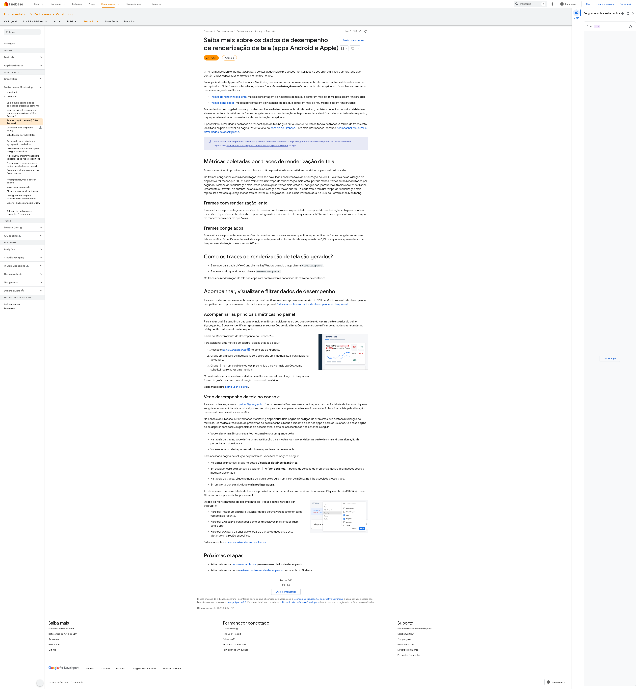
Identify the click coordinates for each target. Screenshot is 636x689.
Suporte (156, 3)
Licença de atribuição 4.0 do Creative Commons (318, 599)
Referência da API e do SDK (63, 633)
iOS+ (213, 57)
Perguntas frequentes (409, 655)
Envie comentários (353, 40)
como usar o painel (236, 387)
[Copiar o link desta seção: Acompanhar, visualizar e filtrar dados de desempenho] (338, 292)
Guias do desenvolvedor (61, 628)
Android (229, 57)
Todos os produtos (171, 668)
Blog (587, 3)
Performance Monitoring (53, 14)
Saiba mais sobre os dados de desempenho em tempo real (312, 304)
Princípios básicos (33, 21)
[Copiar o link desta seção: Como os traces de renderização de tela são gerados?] (336, 257)
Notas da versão (406, 644)
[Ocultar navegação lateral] (40, 683)
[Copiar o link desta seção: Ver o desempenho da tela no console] (283, 397)
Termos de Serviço (58, 682)
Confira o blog (230, 628)
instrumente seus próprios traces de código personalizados (257, 145)
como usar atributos (244, 564)
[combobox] (530, 4)
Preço (91, 3)
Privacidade (77, 682)
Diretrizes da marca (408, 649)
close (633, 13)
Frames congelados (223, 103)
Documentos (108, 3)
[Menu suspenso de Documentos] (119, 4)
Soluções (77, 3)
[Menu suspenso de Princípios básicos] (47, 21)
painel (234, 349)
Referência (111, 21)
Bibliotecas (54, 644)
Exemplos (129, 21)
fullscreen (628, 13)
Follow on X (229, 639)
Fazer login (626, 3)
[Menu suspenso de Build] (44, 4)
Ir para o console (605, 3)
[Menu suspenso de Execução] (65, 4)
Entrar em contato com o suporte (415, 628)
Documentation (16, 14)
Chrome (105, 668)
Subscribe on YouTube (234, 644)
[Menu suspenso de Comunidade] (145, 4)
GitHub (52, 649)
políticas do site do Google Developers (299, 602)
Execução (56, 3)
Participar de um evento (235, 649)
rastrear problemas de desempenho (261, 570)
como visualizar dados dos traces (245, 542)
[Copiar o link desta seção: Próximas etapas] (246, 556)
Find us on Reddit (232, 633)
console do (282, 128)
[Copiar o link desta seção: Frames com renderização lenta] (270, 203)
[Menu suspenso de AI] (60, 21)
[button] (19, 57)
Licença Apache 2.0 (236, 602)
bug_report (623, 13)
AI (55, 21)
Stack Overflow (406, 633)
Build (37, 3)
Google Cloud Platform (144, 668)
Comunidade (133, 3)
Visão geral (10, 21)
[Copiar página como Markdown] (353, 48)
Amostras (54, 639)
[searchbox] (22, 32)
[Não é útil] (365, 31)
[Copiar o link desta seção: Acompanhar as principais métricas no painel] (298, 315)
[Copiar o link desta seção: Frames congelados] (246, 228)
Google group (405, 639)
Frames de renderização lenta (229, 97)
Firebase (208, 31)
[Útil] (360, 31)
